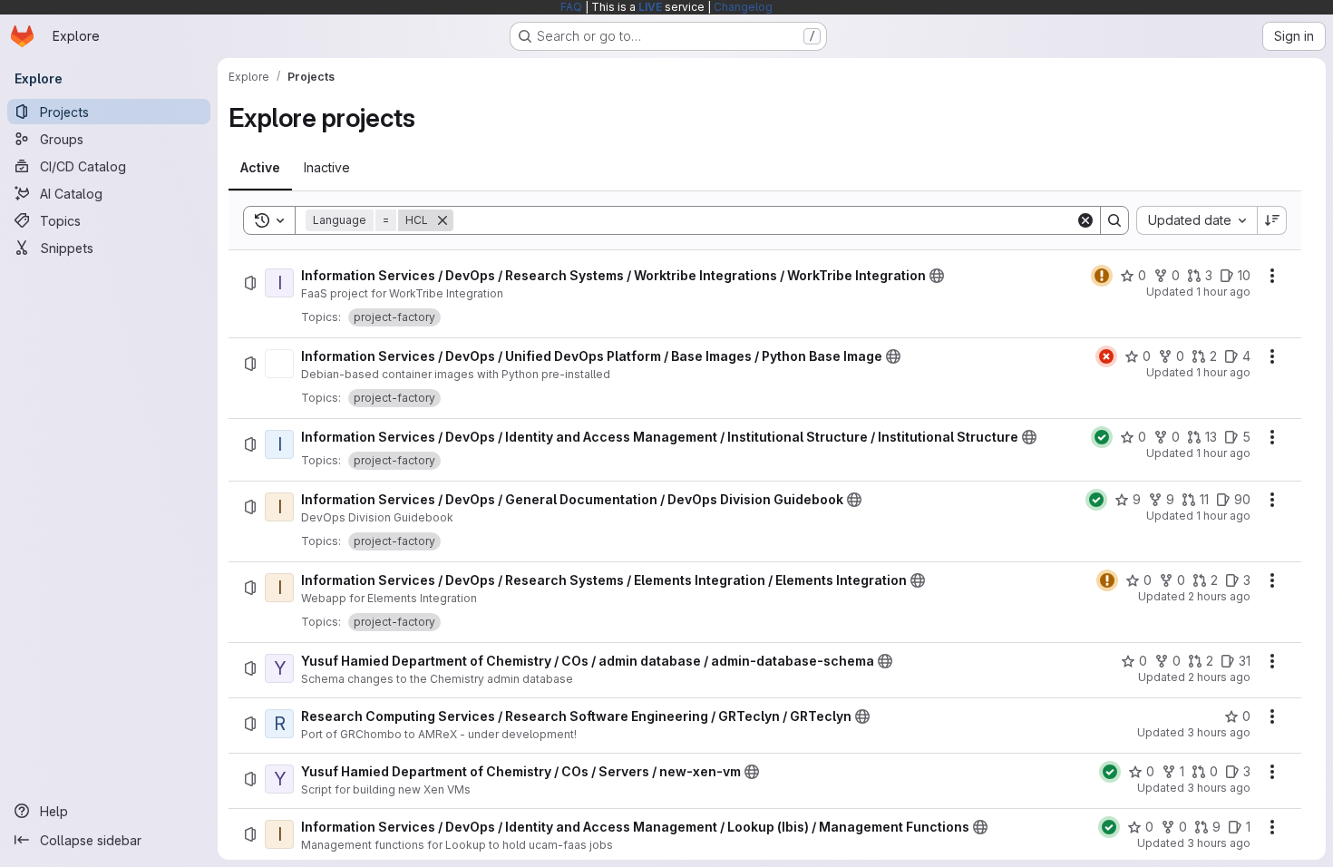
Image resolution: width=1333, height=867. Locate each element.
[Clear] (1085, 220)
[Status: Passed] (1102, 437)
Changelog (743, 7)
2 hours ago (1219, 596)
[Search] (1114, 220)
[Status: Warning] (1102, 276)
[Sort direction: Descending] (1272, 220)
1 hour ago (1223, 291)
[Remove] (442, 220)
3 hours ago (1218, 732)
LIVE (650, 7)
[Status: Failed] (1106, 356)
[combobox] (1196, 220)
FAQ (571, 7)
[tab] (260, 167)
